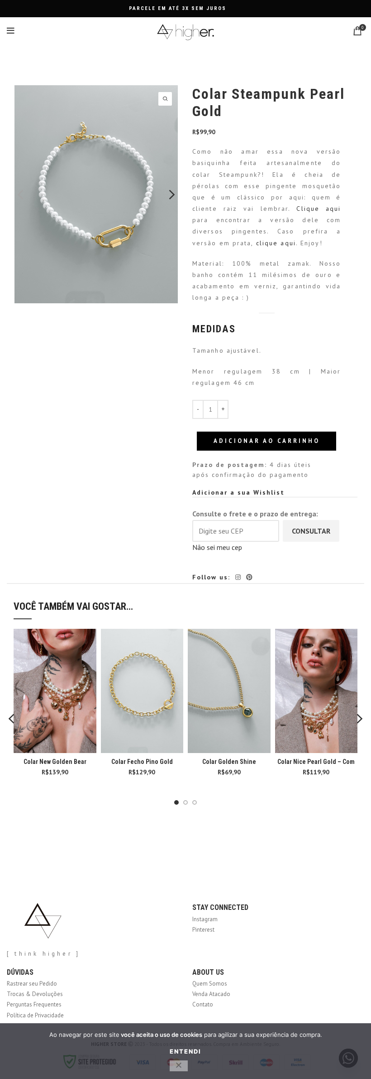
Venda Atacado (211, 994)
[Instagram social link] (238, 577)
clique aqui (276, 243)
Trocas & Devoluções (35, 994)
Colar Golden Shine (229, 761)
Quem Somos (209, 983)
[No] (179, 1065)
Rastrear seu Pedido (32, 983)
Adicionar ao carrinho (267, 441)
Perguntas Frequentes (34, 1004)
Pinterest (203, 929)
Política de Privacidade (35, 1015)
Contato (202, 1004)
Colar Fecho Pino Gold (142, 761)
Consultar (311, 530)
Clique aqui (318, 208)
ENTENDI (185, 1051)
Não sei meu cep (217, 547)
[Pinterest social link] (249, 577)
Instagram (205, 919)
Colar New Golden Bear (55, 761)
